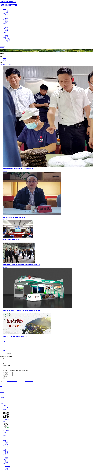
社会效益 (6, 12)
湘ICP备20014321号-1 (29, 381)
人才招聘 (4, 32)
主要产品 (6, 27)
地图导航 (2, 47)
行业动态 (6, 21)
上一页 (4, 341)
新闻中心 (4, 19)
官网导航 (4, 37)
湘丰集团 (6, 14)
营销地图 (6, 31)
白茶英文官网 (7, 40)
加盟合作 (4, 28)
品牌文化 (6, 24)
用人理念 (6, 460)
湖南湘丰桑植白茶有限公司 (8, 2)
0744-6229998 (2, 46)
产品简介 (6, 26)
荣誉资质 (6, 18)
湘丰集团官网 (7, 38)
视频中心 (6, 22)
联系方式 (6, 469)
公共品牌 (6, 15)
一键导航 (6, 41)
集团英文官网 (7, 39)
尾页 (3, 351)
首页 (1, 64)
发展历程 (6, 11)
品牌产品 (4, 23)
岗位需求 (6, 35)
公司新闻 (6, 20)
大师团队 (6, 443)
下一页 (4, 350)
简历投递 (6, 36)
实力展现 (4, 13)
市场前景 (6, 29)
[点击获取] (5, 376)
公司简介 (4, 9)
